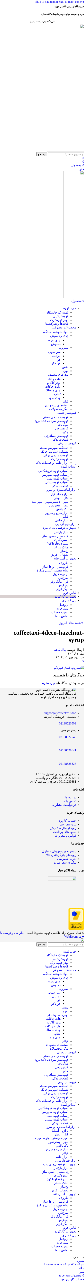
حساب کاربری (67, 820)
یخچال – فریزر (59, 554)
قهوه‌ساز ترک (59, 459)
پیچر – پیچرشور (58, 505)
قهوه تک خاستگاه (57, 312)
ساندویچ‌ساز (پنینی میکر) (52, 570)
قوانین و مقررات (65, 835)
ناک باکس (62, 509)
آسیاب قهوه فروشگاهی (53, 471)
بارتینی (56, 356)
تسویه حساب (59, 612)
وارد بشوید (48, 683)
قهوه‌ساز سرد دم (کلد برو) (51, 421)
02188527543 (67, 737)
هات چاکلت (53, 379)
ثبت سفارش (68, 824)
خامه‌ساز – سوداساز (55, 536)
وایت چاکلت (53, 386)
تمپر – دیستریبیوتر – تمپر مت (49, 501)
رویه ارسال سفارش (63, 828)
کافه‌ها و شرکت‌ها (56, 323)
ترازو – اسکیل (59, 494)
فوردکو (56, 363)
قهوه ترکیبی (60, 316)
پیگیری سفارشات (65, 862)
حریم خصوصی (66, 858)
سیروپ (63, 347)
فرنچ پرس (61, 428)
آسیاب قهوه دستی (56, 482)
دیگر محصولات (58, 409)
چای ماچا (55, 397)
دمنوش (56, 344)
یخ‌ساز (64, 551)
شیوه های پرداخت (64, 832)
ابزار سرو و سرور (57, 512)
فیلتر (65, 401)
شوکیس (63, 585)
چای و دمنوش (59, 335)
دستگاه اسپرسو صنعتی (53, 447)
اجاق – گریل (60, 574)
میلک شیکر (61, 547)
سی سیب (54, 352)
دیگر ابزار (62, 589)
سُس (65, 367)
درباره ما (70, 797)
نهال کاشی (59, 649)
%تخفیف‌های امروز (72, 622)
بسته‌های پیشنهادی (56, 405)
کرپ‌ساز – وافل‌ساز (55, 566)
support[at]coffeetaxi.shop (60, 713)
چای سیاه (54, 340)
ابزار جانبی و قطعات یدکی (51, 462)
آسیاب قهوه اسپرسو (55, 474)
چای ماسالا (53, 390)
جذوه (65, 432)
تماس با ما (61, 616)
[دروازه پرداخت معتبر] (76, 929)
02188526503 (67, 723)
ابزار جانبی (61, 520)
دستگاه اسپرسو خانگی (53, 451)
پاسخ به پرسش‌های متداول (59, 851)
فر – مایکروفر (59, 581)
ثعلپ (57, 394)
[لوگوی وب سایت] (65, 150)
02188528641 (67, 750)
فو (59, 359)
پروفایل (63, 604)
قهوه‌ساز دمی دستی (55, 417)
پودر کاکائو (54, 382)
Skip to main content (71, 1)
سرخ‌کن (63, 578)
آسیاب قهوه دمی (57, 478)
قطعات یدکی (60, 439)
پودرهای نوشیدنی (57, 374)
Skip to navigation (47, 1)
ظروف (63, 563)
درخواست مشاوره (64, 804)
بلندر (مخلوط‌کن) (57, 543)
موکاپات (63, 424)
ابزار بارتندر (61, 532)
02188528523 (67, 763)
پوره (65, 370)
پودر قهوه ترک (59, 320)
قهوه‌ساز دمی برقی (55, 455)
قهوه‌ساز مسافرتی (56, 435)
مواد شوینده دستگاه (55, 332)
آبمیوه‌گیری (61, 539)
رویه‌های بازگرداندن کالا (61, 855)
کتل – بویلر (61, 498)
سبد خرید (62, 608)
